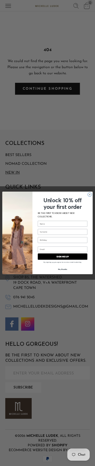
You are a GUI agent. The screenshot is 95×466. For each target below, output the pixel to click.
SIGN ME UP (62, 256)
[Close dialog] (90, 195)
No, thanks (62, 269)
